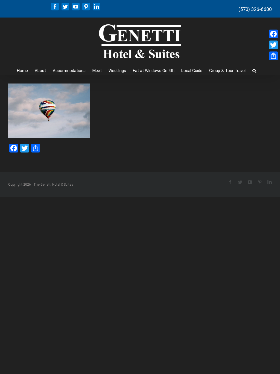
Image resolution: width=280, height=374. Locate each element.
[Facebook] (273, 33)
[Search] (254, 70)
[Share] (273, 55)
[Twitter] (273, 44)
